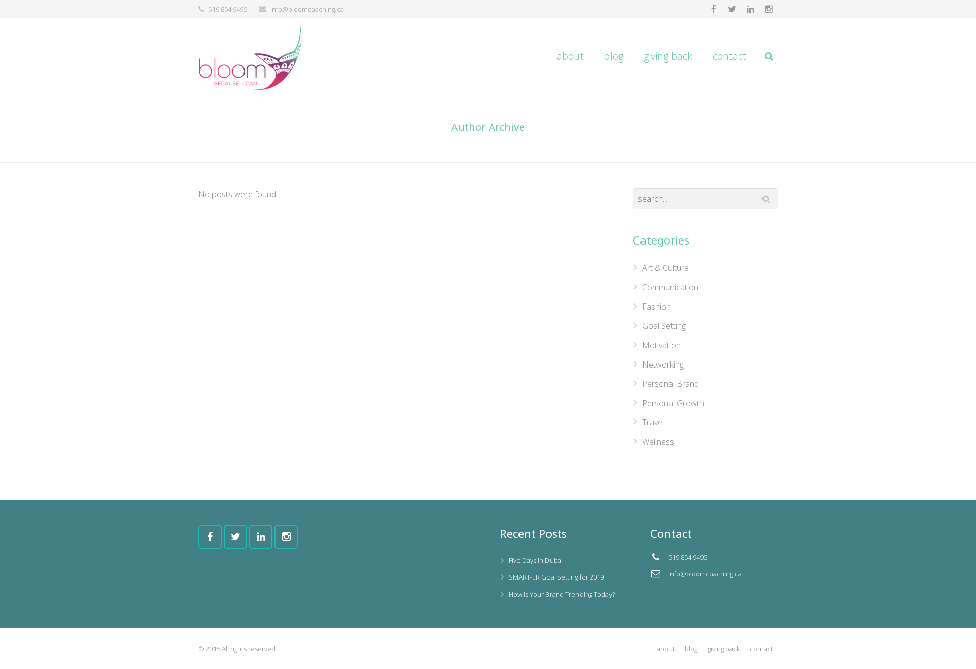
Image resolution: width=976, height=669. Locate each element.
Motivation (661, 345)
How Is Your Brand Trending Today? (562, 594)
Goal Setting (664, 325)
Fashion (656, 306)
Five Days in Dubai (536, 560)
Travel (653, 422)
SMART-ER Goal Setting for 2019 (556, 577)
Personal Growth (673, 403)
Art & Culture (665, 267)
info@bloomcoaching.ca (307, 9)
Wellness (658, 441)
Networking (663, 364)
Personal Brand (670, 383)
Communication (670, 287)
